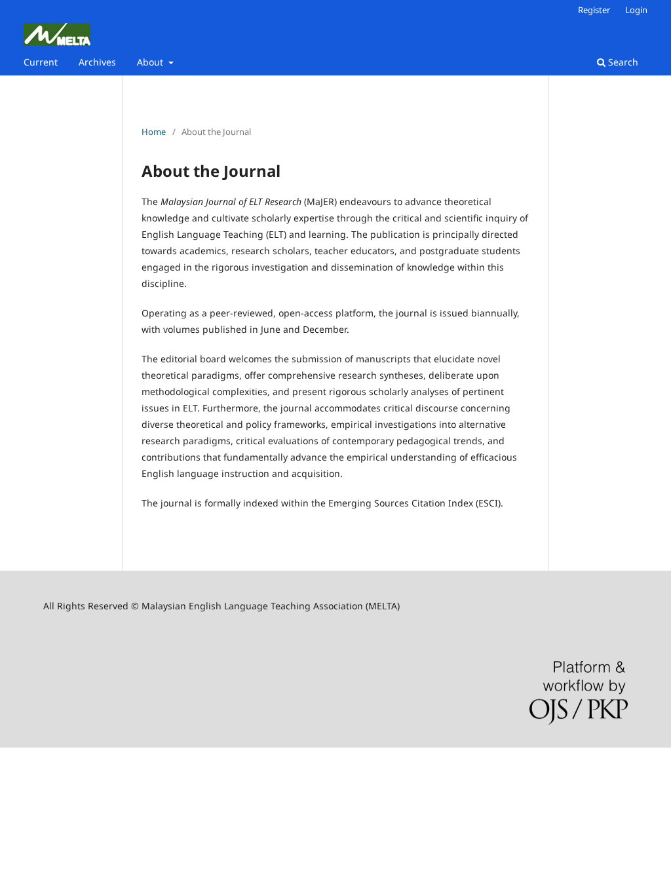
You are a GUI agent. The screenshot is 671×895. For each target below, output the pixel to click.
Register (594, 10)
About (151, 62)
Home (154, 132)
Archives (97, 62)
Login (636, 10)
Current (41, 62)
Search (621, 62)
